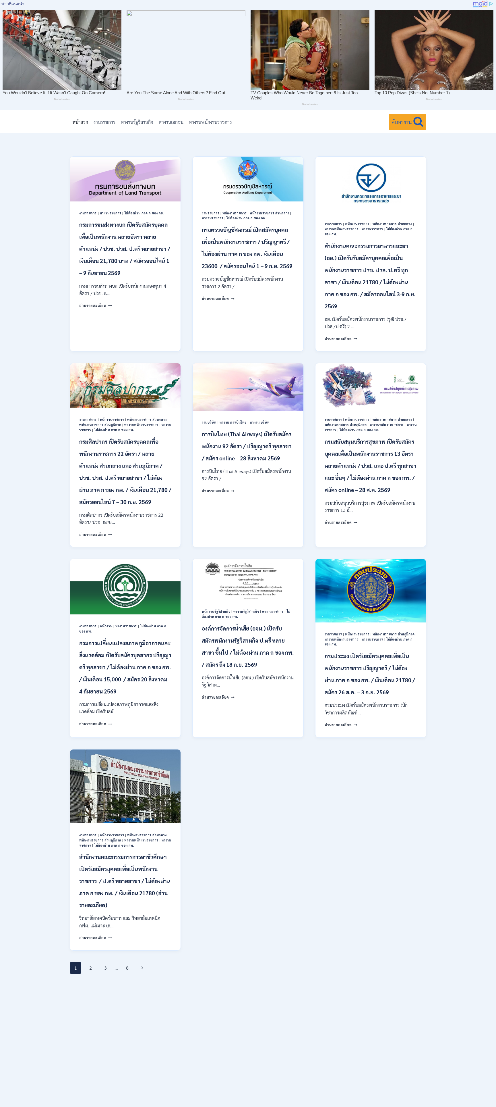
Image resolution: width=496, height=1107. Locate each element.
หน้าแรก (80, 122)
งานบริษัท (209, 422)
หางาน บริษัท (260, 422)
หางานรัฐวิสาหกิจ (137, 122)
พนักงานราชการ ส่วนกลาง (269, 213)
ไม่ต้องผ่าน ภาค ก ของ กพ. (144, 213)
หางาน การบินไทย (233, 422)
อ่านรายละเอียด (95, 305)
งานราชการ (104, 122)
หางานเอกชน (171, 122)
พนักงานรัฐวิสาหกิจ (216, 611)
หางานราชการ (110, 213)
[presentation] (125, 179)
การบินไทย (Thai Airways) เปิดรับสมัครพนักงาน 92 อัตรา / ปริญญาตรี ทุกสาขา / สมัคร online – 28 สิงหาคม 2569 (247, 446)
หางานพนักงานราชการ (210, 122)
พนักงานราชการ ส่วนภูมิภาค (100, 424)
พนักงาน (106, 626)
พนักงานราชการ (234, 213)
